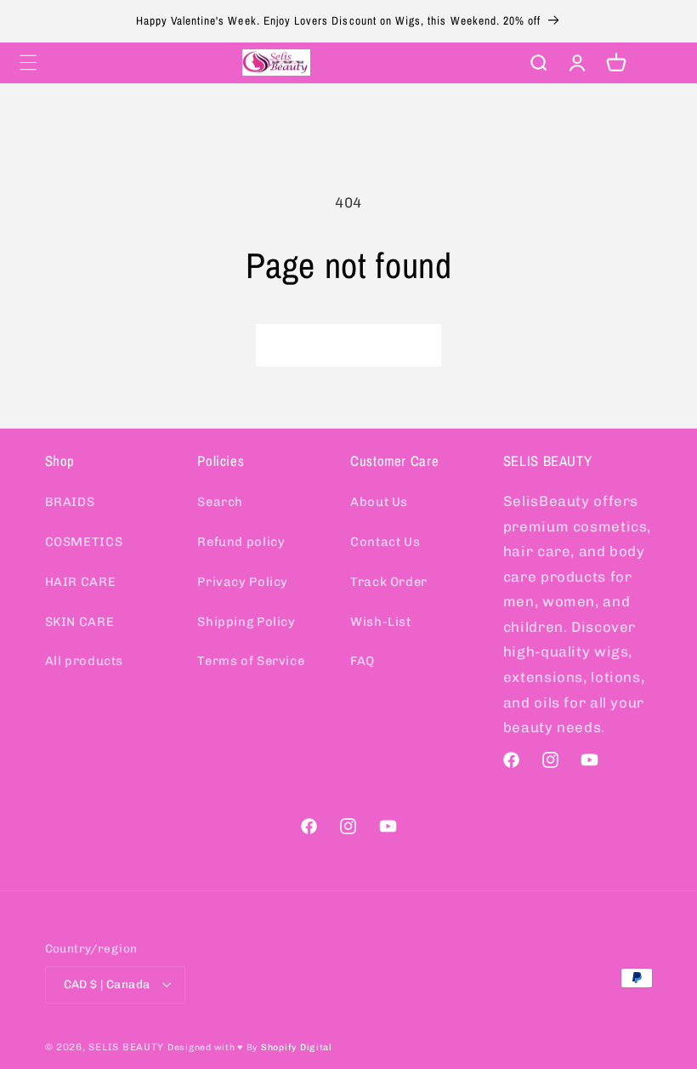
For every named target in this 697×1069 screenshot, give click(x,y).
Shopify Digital (296, 1047)
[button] (28, 62)
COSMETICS (84, 541)
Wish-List (380, 621)
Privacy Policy (242, 581)
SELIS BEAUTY (126, 1047)
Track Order (389, 581)
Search (220, 501)
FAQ (362, 660)
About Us (379, 501)
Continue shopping (348, 345)
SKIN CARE (80, 621)
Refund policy (241, 541)
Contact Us (385, 541)
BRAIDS (70, 501)
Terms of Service (250, 660)
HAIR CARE (80, 581)
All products (84, 660)
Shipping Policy (246, 621)
